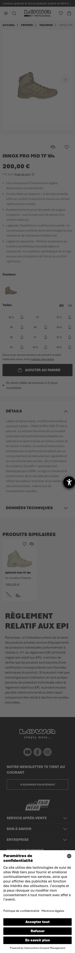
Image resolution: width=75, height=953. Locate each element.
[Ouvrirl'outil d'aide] (69, 482)
